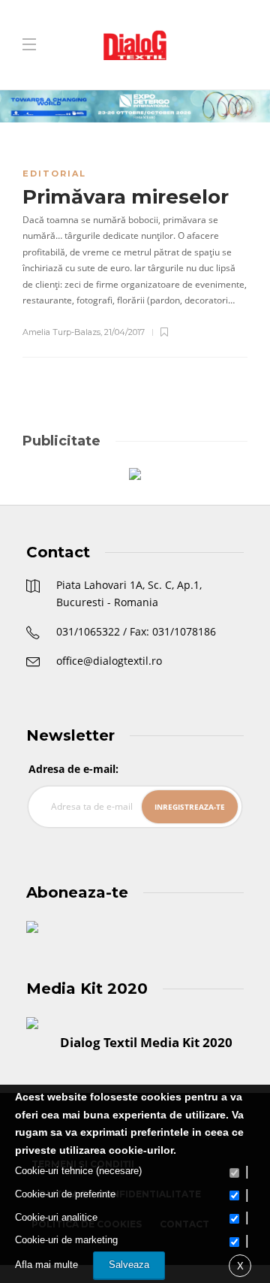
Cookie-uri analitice (56, 1217)
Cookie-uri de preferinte (65, 1194)
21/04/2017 (124, 332)
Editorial (54, 173)
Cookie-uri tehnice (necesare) (78, 1170)
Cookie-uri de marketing (66, 1239)
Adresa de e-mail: (73, 769)
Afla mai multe (46, 1264)
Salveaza (129, 1264)
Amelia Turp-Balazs (61, 332)
